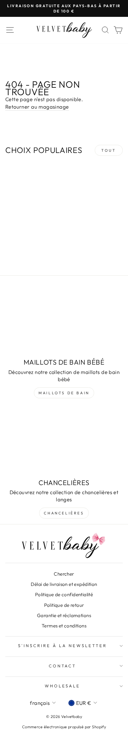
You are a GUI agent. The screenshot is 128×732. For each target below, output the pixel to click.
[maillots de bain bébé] (64, 321)
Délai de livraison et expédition (64, 584)
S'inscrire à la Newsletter (62, 645)
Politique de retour (64, 605)
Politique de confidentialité (64, 594)
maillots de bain (64, 393)
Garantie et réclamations (64, 615)
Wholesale (62, 685)
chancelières (64, 513)
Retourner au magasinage (37, 106)
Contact (62, 665)
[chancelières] (64, 441)
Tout (108, 150)
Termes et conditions (64, 626)
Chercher (64, 574)
